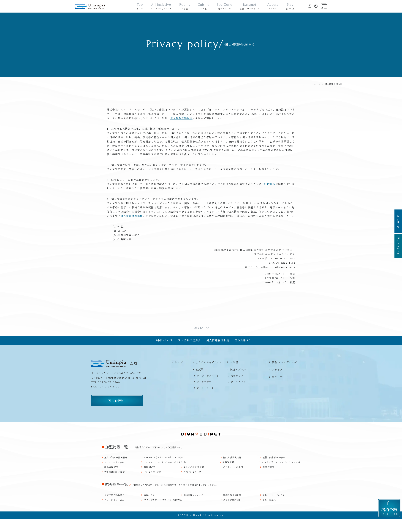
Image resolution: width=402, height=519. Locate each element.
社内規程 (269, 184)
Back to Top (201, 328)
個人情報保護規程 (181, 118)
